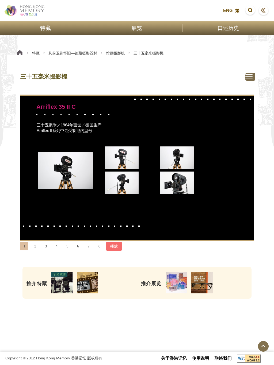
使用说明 (200, 358)
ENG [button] (228, 10)
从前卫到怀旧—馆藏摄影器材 (72, 53)
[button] (250, 10)
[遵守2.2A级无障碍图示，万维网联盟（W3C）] (249, 358)
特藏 (36, 53)
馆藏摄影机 (115, 53)
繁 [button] (237, 10)
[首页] (19, 53)
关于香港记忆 (174, 358)
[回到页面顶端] (263, 346)
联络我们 (223, 358)
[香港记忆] (25, 10)
